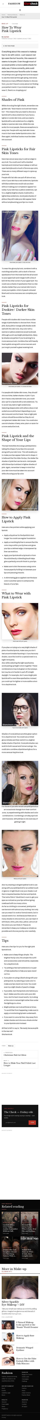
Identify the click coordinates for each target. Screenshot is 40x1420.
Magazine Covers (9, 1222)
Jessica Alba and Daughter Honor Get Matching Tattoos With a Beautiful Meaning (10, 1255)
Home (3, 14)
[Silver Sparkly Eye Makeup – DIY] (20, 1287)
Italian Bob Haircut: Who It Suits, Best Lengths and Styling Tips (27, 1254)
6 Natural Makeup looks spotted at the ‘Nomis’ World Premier (27, 1324)
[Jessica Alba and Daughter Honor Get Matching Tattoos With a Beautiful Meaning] (10, 1248)
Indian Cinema (26, 1392)
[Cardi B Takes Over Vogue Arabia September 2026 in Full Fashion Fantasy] (10, 1223)
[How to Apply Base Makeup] (8, 1337)
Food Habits (5, 1404)
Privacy (4, 1417)
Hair (23, 1247)
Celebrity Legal (6, 1392)
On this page (10, 46)
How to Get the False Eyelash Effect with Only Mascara (26, 1361)
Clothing (25, 1222)
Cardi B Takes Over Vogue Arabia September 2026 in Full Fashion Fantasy (10, 1229)
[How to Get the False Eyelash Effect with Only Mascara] (8, 1361)
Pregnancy (5, 1408)
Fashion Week (26, 1395)
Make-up (22, 14)
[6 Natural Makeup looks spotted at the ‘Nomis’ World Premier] (8, 1324)
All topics (24, 1406)
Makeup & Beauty (12, 14)
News (3, 1388)
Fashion (14, 4)
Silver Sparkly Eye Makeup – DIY (13, 1303)
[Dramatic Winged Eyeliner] (8, 1349)
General (4, 1402)
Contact (24, 1404)
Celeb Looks (25, 1376)
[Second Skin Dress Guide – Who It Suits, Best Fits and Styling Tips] (29, 1223)
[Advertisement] (20, 1088)
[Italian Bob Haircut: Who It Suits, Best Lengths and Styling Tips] (29, 1248)
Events (4, 1390)
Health (4, 1399)
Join (32, 1122)
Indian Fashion (27, 1386)
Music (3, 1395)
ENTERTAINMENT (8, 1386)
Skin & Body (7, 1247)
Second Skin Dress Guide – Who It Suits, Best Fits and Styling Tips (29, 1229)
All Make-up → (7, 1271)
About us (24, 1402)
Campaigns (25, 1379)
